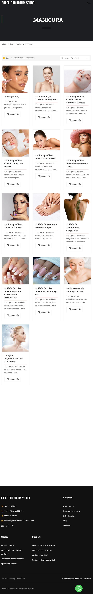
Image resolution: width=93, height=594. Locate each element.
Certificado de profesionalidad (43, 560)
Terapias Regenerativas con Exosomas (13, 358)
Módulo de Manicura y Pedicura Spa (46, 226)
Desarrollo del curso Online (42, 550)
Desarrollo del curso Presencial (43, 545)
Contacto (66, 526)
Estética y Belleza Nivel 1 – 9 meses (13, 226)
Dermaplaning (11, 96)
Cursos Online (16, 44)
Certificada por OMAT (40, 555)
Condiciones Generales (72, 579)
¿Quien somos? (69, 506)
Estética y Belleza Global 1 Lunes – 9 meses (13, 163)
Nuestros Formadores (71, 511)
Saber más (14, 114)
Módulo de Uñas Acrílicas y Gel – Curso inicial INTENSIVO (12, 293)
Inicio (4, 44)
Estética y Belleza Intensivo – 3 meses (45, 157)
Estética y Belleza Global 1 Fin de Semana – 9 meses (75, 99)
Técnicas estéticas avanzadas (12, 559)
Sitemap (87, 579)
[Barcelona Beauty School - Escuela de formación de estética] (19, 3)
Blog (65, 521)
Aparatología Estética (9, 564)
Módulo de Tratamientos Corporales (73, 227)
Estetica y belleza (7, 545)
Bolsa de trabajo (69, 516)
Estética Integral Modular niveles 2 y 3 (46, 98)
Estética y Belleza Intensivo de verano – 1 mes (77, 163)
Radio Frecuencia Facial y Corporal (75, 290)
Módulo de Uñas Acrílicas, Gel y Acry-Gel (46, 291)
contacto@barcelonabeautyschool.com (19, 521)
